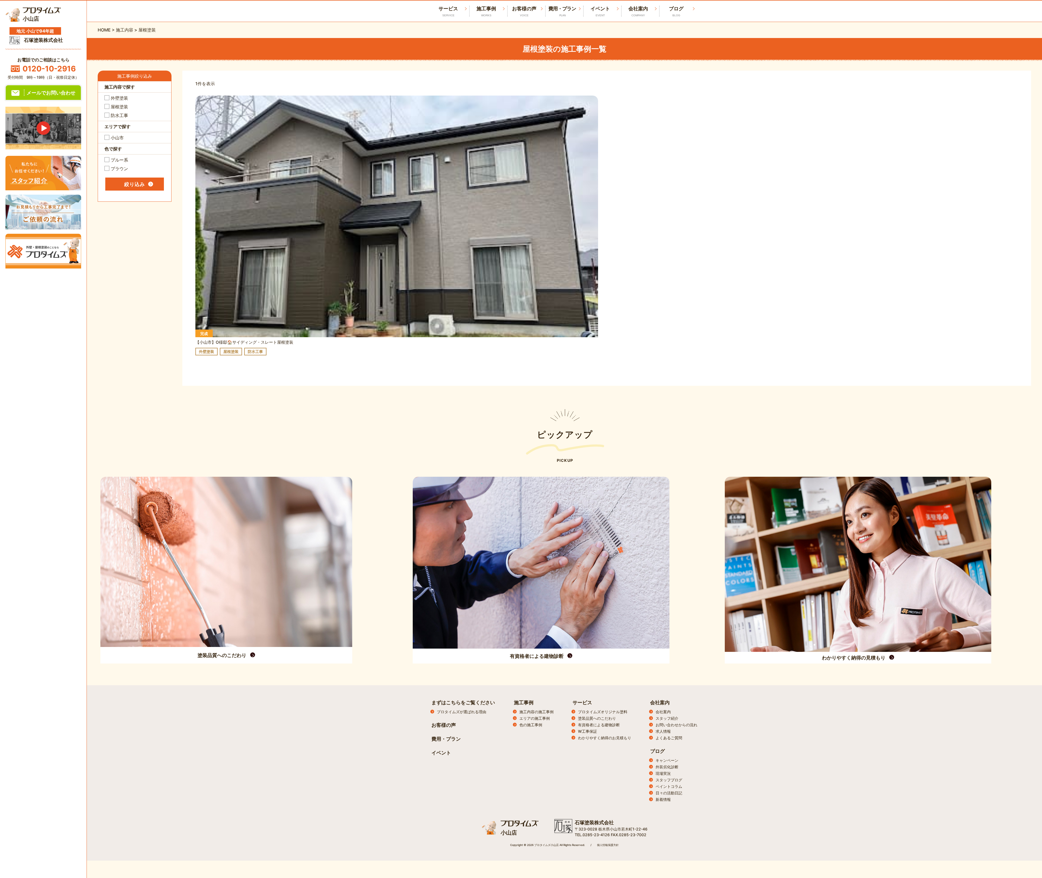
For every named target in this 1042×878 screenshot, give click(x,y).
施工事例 (486, 11)
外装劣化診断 (667, 767)
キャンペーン (667, 760)
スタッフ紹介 (667, 718)
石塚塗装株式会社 (594, 822)
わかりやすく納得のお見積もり (604, 737)
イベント (600, 11)
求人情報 (663, 731)
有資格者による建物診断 (599, 724)
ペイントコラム (669, 786)
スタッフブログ (669, 780)
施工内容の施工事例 (536, 711)
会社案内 (638, 11)
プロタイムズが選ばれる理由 (461, 711)
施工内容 (124, 30)
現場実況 (663, 773)
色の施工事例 (530, 724)
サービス (582, 702)
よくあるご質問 (669, 737)
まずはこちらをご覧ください (463, 702)
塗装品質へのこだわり (597, 718)
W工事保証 (587, 731)
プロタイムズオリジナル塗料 (602, 711)
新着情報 (663, 799)
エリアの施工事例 (534, 718)
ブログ (676, 11)
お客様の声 (524, 11)
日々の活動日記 (669, 793)
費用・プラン (562, 11)
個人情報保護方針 (608, 845)
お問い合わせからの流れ (676, 724)
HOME (104, 30)
